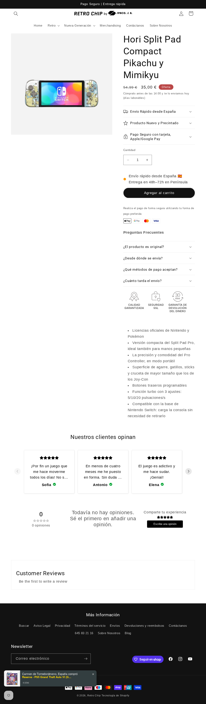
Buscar (24, 625)
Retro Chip (94, 695)
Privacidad (62, 625)
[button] (16, 13)
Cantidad (129, 150)
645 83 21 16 (84, 633)
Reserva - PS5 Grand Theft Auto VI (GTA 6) (47, 677)
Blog (128, 633)
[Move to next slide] (188, 472)
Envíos (115, 625)
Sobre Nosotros (109, 633)
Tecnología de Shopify (115, 695)
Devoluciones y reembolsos (145, 625)
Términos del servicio (89, 625)
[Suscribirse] (86, 658)
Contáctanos (178, 625)
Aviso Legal (42, 625)
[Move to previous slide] (17, 472)
